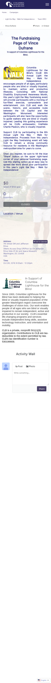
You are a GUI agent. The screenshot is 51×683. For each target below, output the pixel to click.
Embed (46, 26)
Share (37, 26)
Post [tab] (20, 366)
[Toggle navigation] (47, 4)
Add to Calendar (41, 242)
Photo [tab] (32, 366)
